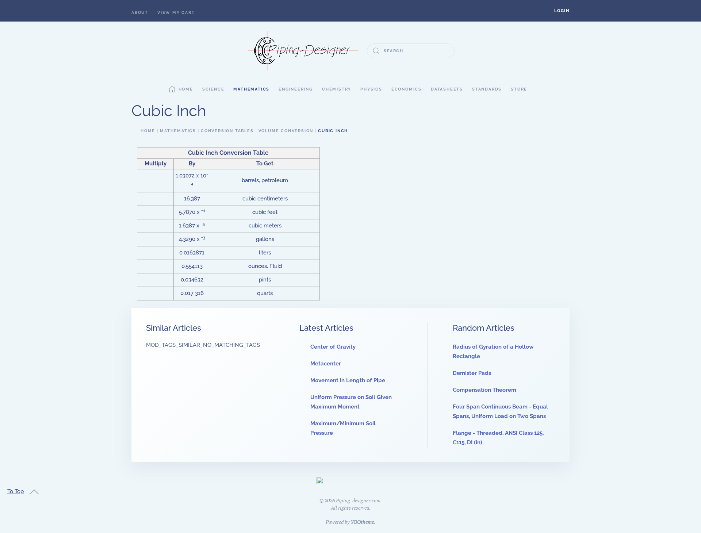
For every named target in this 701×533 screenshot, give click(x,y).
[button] (562, 10)
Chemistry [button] (336, 89)
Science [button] (213, 89)
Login (562, 10)
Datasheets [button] (447, 89)
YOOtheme (362, 521)
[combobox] (411, 50)
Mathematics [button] (251, 89)
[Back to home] (303, 51)
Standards (487, 89)
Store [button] (519, 89)
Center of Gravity (333, 347)
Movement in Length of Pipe (347, 380)
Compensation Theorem (484, 390)
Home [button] (186, 89)
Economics (406, 89)
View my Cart (176, 12)
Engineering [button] (296, 89)
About (139, 12)
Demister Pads (472, 373)
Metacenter (325, 363)
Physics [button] (371, 89)
